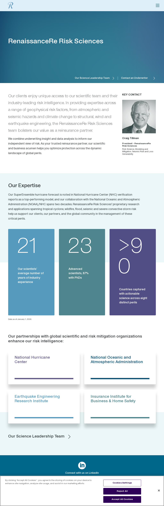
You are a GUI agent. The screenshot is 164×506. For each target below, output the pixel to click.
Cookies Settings (122, 483)
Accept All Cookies (122, 499)
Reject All (122, 491)
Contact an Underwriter (134, 78)
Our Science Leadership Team (92, 78)
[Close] (158, 490)
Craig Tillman (130, 138)
